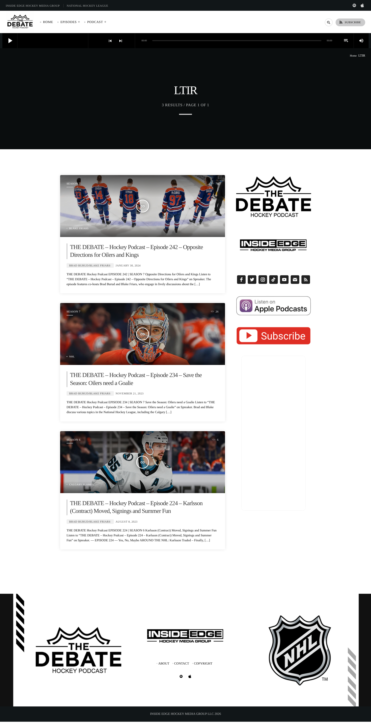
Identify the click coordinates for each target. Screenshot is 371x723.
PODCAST (95, 22)
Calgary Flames (81, 484)
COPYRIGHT (203, 663)
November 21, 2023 (130, 393)
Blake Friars (79, 228)
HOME (48, 22)
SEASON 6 (73, 439)
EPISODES (68, 22)
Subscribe (350, 22)
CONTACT (181, 663)
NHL (72, 356)
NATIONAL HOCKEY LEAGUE (87, 5)
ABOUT (163, 663)
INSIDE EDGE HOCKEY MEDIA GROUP (33, 5)
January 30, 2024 (128, 265)
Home (353, 55)
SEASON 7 (73, 183)
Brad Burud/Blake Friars (90, 265)
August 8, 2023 (126, 521)
